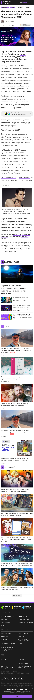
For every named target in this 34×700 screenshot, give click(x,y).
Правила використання (23, 662)
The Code (23, 153)
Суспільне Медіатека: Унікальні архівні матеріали (8, 649)
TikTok (3, 238)
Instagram (26, 234)
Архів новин (22, 659)
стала (23, 54)
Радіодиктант (5, 622)
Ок (17, 696)
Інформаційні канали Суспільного (25, 667)
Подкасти (21, 643)
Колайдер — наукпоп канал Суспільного (8, 644)
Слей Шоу (4, 639)
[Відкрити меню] (32, 2)
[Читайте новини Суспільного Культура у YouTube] (5, 678)
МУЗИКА (12, 7)
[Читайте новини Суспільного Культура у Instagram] (15, 678)
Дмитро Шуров (10, 125)
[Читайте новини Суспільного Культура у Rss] (12, 678)
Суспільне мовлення (8, 662)
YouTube (24, 236)
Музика (28, 7)
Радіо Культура (23, 633)
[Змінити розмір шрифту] (32, 25)
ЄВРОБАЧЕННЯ (5, 7)
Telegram (4, 236)
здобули (4, 153)
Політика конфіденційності (7, 667)
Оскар (3, 625)
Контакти (4, 659)
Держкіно (4, 619)
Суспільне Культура (8, 177)
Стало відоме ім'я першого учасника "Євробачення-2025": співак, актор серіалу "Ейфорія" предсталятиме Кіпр (16, 211)
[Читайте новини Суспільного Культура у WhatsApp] (18, 678)
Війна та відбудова (7, 617)
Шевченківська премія (25, 622)
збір (14, 219)
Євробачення (22, 617)
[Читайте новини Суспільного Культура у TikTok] (22, 678)
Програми (4, 636)
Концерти (21, 636)
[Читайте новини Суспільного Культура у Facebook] (2, 678)
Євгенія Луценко (9, 21)
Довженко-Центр (23, 619)
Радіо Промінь (24, 177)
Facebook (17, 234)
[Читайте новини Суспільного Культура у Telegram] (8, 678)
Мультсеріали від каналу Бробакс (24, 640)
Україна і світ (20, 7)
